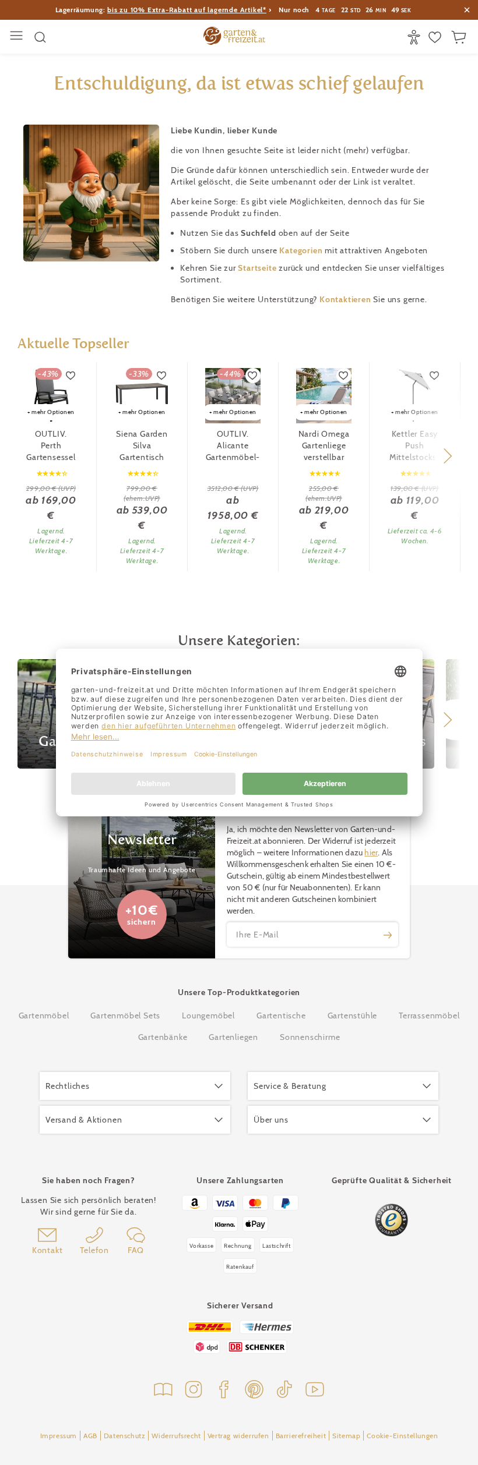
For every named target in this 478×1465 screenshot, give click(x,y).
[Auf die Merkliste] (71, 375)
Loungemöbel (208, 1015)
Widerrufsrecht (176, 1435)
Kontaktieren (346, 299)
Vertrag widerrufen (238, 1435)
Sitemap (346, 1435)
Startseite (258, 268)
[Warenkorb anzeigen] (460, 37)
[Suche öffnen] (40, 37)
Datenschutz (125, 1435)
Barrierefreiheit (301, 1435)
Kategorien (302, 250)
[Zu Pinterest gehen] (254, 1391)
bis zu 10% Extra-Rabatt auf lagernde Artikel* (186, 9)
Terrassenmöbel (429, 1015)
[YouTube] (314, 1391)
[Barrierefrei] (415, 37)
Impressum (58, 1435)
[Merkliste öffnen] (436, 37)
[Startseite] (234, 37)
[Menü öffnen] (18, 37)
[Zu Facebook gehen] (224, 1391)
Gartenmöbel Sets (125, 1015)
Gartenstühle (353, 1015)
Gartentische (281, 1015)
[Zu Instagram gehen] (193, 1391)
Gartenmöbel (44, 1015)
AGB (90, 1435)
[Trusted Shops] (391, 1220)
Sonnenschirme (310, 1037)
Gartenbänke (163, 1037)
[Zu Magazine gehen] (163, 1391)
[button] (447, 456)
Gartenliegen (233, 1037)
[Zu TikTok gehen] (284, 1391)
